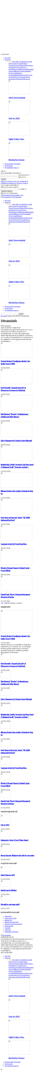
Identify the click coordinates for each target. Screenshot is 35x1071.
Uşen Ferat (20, 77)
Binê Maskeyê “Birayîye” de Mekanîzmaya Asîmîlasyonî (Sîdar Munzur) (14, 415)
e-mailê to (22, 189)
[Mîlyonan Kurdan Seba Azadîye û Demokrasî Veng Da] (16, 487)
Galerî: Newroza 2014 (8, 875)
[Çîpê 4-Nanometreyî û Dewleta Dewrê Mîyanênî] (16, 437)
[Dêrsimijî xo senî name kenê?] (5, 900)
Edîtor (26, 65)
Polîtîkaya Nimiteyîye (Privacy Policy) (14, 183)
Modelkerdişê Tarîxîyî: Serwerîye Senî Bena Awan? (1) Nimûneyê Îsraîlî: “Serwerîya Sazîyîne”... (17, 465)
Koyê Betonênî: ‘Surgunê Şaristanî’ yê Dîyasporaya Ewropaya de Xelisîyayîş (13, 389)
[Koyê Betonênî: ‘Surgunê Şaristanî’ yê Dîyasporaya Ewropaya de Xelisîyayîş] (16, 384)
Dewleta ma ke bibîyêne (9, 890)
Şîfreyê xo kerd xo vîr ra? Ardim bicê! (14, 181)
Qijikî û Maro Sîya (16, 139)
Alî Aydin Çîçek (17, 62)
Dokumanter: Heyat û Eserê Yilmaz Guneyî (14, 840)
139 (5, 603)
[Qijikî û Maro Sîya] (19, 135)
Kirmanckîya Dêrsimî (12, 164)
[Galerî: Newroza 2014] (5, 871)
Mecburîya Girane (16, 160)
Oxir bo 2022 (14, 118)
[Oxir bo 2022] (19, 114)
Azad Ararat (17, 63)
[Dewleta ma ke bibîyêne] (5, 886)
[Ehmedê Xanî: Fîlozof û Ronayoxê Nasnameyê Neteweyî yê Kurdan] (16, 590)
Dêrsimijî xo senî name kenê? (10, 904)
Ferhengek (9, 166)
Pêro (10, 62)
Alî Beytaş (26, 62)
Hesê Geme (17, 67)
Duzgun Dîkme (18, 65)
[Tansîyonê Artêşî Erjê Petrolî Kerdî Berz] (16, 540)
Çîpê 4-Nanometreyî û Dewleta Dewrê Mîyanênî (16, 440)
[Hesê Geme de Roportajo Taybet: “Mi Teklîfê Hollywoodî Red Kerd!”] (16, 513)
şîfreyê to (22, 177)
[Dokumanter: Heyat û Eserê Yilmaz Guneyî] (5, 836)
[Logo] (6, 197)
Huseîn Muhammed (19, 69)
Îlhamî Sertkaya (20, 71)
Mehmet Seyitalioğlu (15, 74)
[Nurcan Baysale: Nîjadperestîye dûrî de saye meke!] (5, 851)
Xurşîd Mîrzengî (24, 79)
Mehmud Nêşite (23, 75)
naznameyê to (24, 175)
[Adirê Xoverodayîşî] (19, 94)
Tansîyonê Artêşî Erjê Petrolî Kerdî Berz (14, 544)
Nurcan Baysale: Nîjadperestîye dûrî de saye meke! (17, 855)
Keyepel (7, 58)
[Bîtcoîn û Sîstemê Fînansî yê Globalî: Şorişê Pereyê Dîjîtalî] (16, 564)
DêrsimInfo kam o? (12, 168)
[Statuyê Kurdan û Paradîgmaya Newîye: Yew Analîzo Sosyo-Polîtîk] (16, 357)
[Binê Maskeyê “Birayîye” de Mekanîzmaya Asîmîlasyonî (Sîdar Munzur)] (16, 410)
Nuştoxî (7, 60)
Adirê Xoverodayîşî (17, 97)
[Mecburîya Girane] (19, 156)
